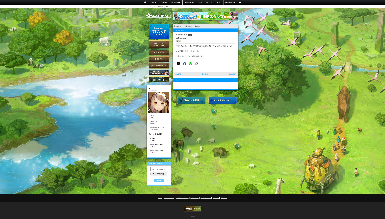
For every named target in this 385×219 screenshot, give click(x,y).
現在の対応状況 (230, 2)
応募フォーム (224, 198)
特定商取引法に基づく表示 (182, 198)
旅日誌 (189, 26)
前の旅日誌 (178, 74)
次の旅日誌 (232, 74)
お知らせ (164, 2)
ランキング (209, 2)
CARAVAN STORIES (192, 208)
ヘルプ (219, 2)
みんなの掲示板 (176, 2)
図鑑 (198, 26)
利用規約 (160, 198)
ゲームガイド (159, 79)
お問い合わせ (216, 198)
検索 (159, 180)
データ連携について (159, 66)
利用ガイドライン (194, 198)
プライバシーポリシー (169, 198)
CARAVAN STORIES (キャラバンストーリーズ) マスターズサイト (159, 15)
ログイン (159, 59)
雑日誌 (178, 41)
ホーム (149, 7)
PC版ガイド (159, 52)
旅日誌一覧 (205, 74)
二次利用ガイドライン (206, 198)
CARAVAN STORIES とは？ (159, 72)
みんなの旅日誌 (189, 2)
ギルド (200, 2)
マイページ (153, 2)
